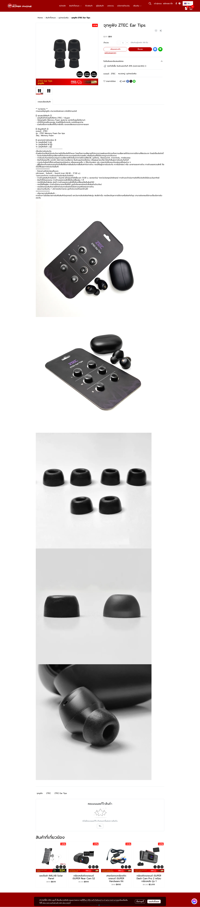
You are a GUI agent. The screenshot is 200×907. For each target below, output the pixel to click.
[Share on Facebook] (127, 81)
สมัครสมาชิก (168, 3)
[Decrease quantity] (118, 42)
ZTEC (113, 73)
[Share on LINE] (134, 81)
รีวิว (100, 826)
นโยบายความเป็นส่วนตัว (50, 903)
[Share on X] (131, 81)
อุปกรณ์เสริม (64, 17)
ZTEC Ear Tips (61, 793)
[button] (150, 3)
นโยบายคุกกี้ (66, 903)
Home (40, 17)
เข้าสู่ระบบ (158, 3)
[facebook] (176, 3)
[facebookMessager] (194, 901)
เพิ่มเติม (136, 5)
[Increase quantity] (127, 42)
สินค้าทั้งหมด (51, 17)
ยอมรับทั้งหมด (154, 901)
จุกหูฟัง (40, 793)
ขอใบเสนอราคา (110, 53)
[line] (179, 3)
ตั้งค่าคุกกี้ (140, 901)
